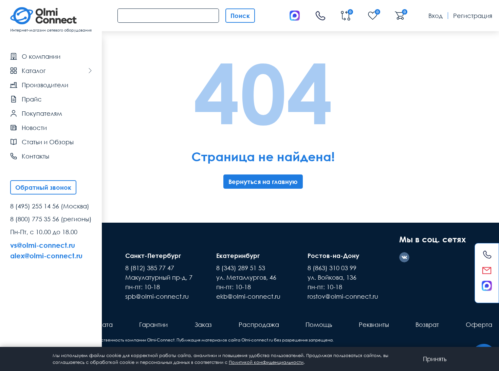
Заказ (203, 324)
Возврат (427, 324)
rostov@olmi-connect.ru (343, 296)
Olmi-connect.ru (257, 339)
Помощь (319, 324)
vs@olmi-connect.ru (42, 245)
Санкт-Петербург (153, 255)
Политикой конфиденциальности (266, 362)
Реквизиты (374, 324)
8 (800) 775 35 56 (34, 219)
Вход (435, 15)
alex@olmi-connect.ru (46, 256)
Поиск (240, 15)
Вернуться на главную (263, 181)
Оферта (479, 324)
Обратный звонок (43, 187)
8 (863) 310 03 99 (332, 268)
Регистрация (472, 15)
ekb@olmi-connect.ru (248, 296)
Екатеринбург (238, 255)
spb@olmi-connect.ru (157, 296)
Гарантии (153, 324)
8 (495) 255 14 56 (34, 206)
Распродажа (259, 324)
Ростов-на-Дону (333, 255)
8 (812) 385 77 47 (149, 268)
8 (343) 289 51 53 (240, 268)
